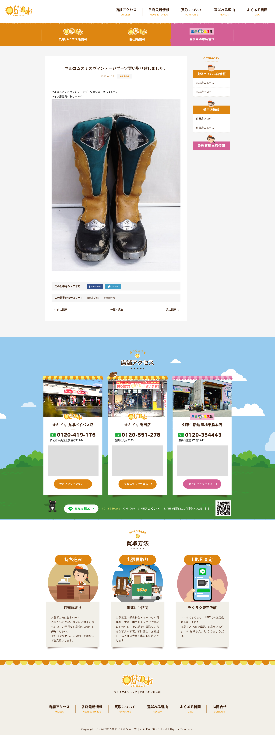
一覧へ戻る (116, 309)
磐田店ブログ (93, 297)
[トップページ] (19, 11)
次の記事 (171, 309)
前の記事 (62, 309)
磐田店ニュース (205, 127)
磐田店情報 (109, 297)
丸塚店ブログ (204, 91)
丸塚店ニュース (205, 82)
